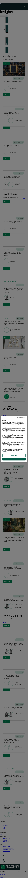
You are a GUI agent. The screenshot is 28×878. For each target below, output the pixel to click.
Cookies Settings (14, 455)
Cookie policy (5, 451)
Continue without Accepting (21, 417)
